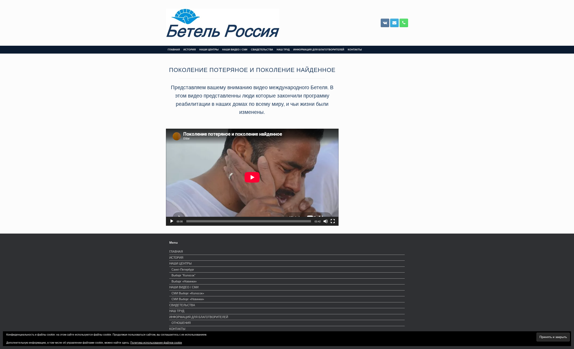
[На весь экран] (332, 221)
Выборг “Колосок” (183, 275)
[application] (252, 177)
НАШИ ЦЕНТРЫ (209, 49)
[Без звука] (325, 221)
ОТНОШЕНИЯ (181, 323)
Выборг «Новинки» (184, 281)
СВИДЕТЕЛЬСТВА (262, 49)
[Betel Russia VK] (385, 23)
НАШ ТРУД (283, 49)
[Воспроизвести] (172, 221)
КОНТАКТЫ (355, 49)
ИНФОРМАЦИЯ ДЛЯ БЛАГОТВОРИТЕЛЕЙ (318, 49)
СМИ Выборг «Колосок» (188, 293)
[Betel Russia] (222, 23)
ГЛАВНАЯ (174, 49)
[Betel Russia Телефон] (404, 23)
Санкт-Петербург (183, 269)
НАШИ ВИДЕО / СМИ (234, 49)
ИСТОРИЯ (189, 49)
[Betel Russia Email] (394, 23)
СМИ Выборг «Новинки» (188, 299)
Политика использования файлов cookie (156, 342)
